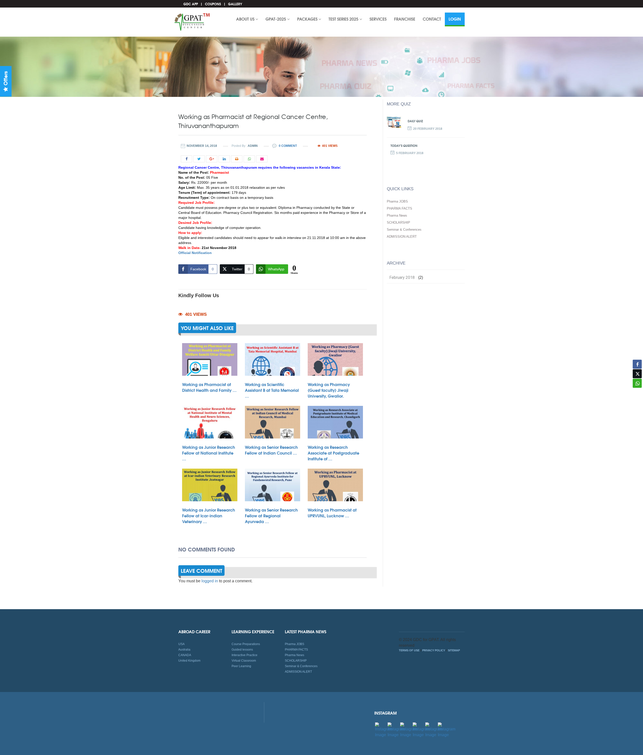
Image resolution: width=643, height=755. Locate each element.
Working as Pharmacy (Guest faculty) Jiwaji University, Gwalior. (329, 390)
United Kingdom (189, 660)
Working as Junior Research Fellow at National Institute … (208, 453)
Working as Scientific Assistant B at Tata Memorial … (272, 390)
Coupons (213, 3)
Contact (432, 19)
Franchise (404, 19)
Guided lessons (242, 649)
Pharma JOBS (397, 201)
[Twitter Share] (637, 373)
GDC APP (190, 3)
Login (455, 19)
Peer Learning (241, 666)
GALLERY (235, 3)
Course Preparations (246, 644)
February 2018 (402, 278)
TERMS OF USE (409, 650)
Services (378, 19)
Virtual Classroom (244, 660)
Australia (184, 649)
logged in (209, 581)
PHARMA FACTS (399, 208)
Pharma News (397, 215)
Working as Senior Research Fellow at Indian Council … (271, 450)
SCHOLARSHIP (398, 222)
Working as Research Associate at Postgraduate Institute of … (333, 453)
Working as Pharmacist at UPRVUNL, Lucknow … (332, 513)
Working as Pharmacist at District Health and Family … (209, 387)
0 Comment (287, 146)
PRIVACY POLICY (433, 650)
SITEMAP (454, 650)
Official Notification (195, 253)
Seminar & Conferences (404, 229)
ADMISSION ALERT (402, 236)
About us (245, 19)
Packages (307, 19)
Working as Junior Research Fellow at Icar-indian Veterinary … (208, 515)
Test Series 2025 (344, 19)
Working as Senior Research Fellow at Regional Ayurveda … (271, 515)
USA (181, 644)
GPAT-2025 (276, 19)
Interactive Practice (244, 655)
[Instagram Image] (384, 730)
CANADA (184, 655)
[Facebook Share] (637, 364)
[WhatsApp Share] (637, 383)
